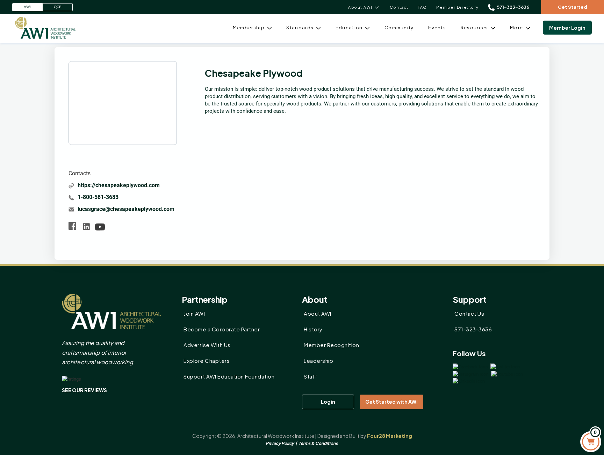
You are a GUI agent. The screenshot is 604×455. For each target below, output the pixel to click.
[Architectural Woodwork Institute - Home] (45, 27)
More (516, 27)
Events (437, 27)
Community (399, 27)
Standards (300, 27)
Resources (474, 27)
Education (349, 27)
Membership (249, 27)
